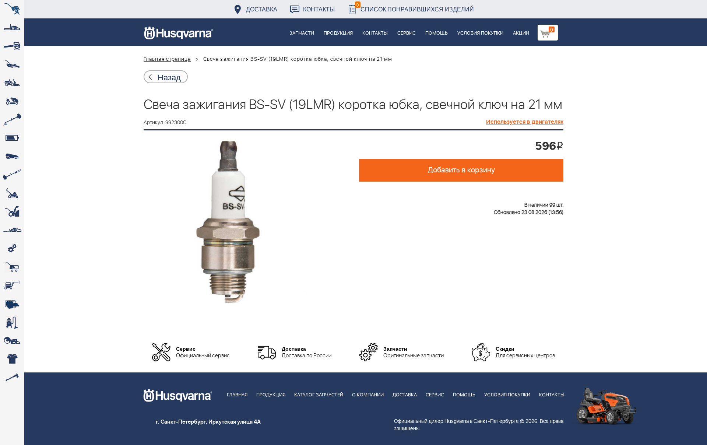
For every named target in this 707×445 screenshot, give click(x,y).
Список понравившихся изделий (415, 7)
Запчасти (301, 33)
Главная (237, 395)
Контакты (319, 9)
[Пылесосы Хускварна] (12, 322)
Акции (521, 33)
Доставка (261, 9)
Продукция (338, 33)
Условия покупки (480, 33)
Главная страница (167, 59)
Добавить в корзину (461, 170)
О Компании (368, 395)
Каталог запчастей (318, 395)
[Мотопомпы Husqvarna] (12, 304)
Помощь (436, 33)
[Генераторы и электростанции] (12, 267)
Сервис (406, 33)
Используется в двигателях (524, 122)
